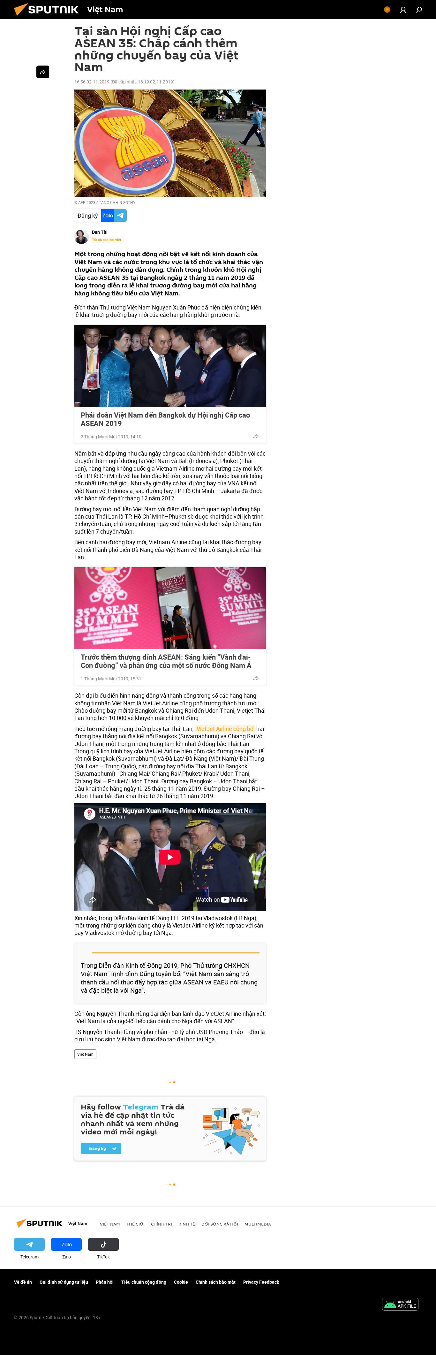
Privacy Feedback (261, 1282)
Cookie (181, 1282)
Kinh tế (186, 1224)
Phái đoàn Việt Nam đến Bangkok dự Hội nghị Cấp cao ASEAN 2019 (165, 419)
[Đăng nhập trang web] (403, 9)
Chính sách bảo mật (216, 1282)
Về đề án (23, 1282)
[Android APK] (400, 1305)
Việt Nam (85, 1054)
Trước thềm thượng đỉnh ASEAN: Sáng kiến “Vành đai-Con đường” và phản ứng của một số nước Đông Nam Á (166, 661)
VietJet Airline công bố (225, 728)
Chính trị (161, 1224)
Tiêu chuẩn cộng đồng (143, 1282)
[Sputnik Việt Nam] (49, 17)
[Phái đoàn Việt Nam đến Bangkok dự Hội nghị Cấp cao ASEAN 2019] (170, 366)
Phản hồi (105, 1282)
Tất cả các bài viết (106, 240)
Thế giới (135, 1224)
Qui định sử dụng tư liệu (64, 1282)
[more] (256, 436)
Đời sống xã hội (219, 1224)
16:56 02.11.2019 (91, 82)
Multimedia (257, 1224)
